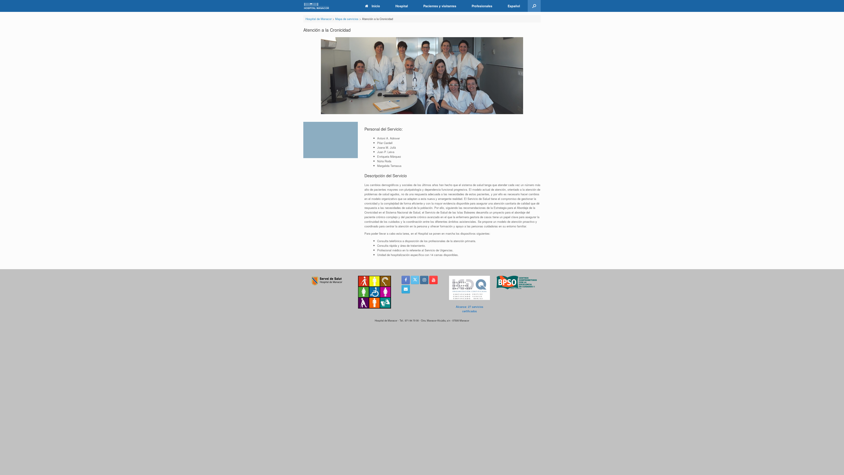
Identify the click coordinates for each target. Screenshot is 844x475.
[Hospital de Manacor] (316, 6)
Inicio (376, 6)
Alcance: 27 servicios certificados (469, 309)
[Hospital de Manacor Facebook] (406, 280)
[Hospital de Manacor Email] (406, 289)
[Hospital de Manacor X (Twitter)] (415, 280)
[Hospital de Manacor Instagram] (424, 280)
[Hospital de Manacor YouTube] (433, 280)
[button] (534, 6)
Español (514, 6)
